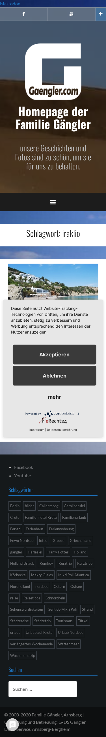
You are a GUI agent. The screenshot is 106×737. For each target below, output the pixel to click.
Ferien (15, 529)
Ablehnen (54, 376)
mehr (54, 397)
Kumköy (46, 563)
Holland (80, 552)
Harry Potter (57, 552)
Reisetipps (31, 598)
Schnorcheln (55, 598)
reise (14, 598)
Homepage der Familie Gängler (53, 117)
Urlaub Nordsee (70, 632)
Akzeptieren (54, 355)
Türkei (83, 621)
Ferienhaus (35, 529)
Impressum (36, 429)
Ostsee (76, 586)
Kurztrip (65, 563)
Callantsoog (49, 506)
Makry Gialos (42, 575)
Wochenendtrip (22, 655)
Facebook (23, 467)
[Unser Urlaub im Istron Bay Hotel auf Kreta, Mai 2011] (53, 293)
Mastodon (10, 3)
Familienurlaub (74, 517)
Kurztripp (84, 563)
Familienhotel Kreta (41, 517)
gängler (16, 552)
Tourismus (64, 621)
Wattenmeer (68, 644)
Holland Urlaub (22, 563)
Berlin (15, 506)
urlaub (15, 632)
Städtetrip (42, 621)
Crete (15, 517)
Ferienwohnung (61, 529)
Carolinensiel (74, 506)
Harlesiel (35, 552)
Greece (58, 540)
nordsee (41, 586)
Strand (87, 609)
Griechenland (80, 540)
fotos (43, 540)
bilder (29, 506)
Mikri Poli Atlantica (73, 575)
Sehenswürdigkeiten (26, 609)
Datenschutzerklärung (62, 429)
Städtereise (19, 621)
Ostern (59, 586)
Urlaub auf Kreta (39, 632)
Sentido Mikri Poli (62, 609)
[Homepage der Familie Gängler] (53, 71)
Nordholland (20, 586)
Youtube (22, 475)
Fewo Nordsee (22, 540)
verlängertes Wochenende (31, 644)
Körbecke (18, 575)
